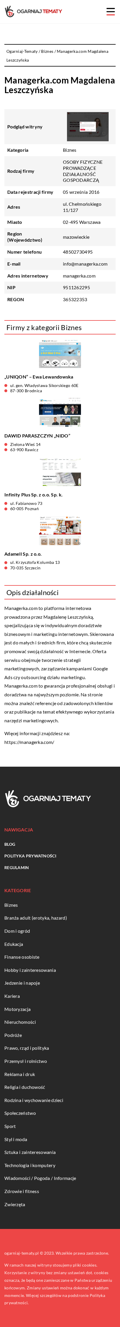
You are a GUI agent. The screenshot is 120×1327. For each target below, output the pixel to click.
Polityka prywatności (30, 855)
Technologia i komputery (29, 1165)
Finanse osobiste (22, 957)
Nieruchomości (20, 1022)
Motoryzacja (17, 1009)
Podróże (13, 1035)
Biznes (70, 150)
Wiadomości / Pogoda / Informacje (40, 1178)
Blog (9, 844)
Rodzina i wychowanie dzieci (33, 1100)
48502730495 (78, 251)
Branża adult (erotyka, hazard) (35, 917)
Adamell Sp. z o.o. (23, 554)
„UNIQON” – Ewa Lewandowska (38, 376)
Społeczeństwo (20, 1113)
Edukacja (13, 944)
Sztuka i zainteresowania (30, 1152)
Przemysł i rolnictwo (25, 1061)
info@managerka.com (85, 263)
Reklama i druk (19, 1074)
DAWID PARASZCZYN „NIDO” (37, 435)
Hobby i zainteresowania (30, 970)
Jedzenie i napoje (22, 983)
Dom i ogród (17, 931)
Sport (10, 1126)
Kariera (12, 996)
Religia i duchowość (24, 1087)
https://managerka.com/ (29, 742)
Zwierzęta (14, 1204)
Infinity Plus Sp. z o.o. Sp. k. (33, 494)
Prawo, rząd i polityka (26, 1048)
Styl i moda (15, 1139)
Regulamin (16, 867)
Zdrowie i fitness (21, 1191)
